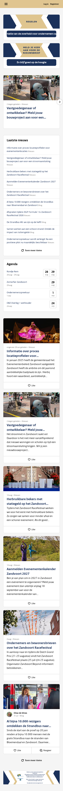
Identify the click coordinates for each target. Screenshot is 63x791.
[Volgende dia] (59, 102)
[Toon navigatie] (6, 4)
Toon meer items (33, 250)
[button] (13, 104)
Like (33, 385)
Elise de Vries (20, 713)
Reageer (47, 750)
